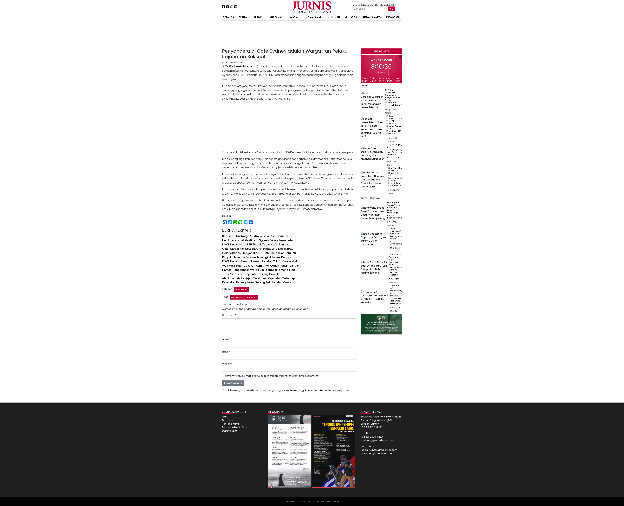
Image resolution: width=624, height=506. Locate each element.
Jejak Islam (313, 17)
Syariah (294, 17)
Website (227, 363)
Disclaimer (228, 420)
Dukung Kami (381, 51)
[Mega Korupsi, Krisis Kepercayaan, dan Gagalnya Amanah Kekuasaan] (373, 153)
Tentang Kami (230, 423)
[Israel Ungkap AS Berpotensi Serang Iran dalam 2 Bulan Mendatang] (374, 239)
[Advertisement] (212, 60)
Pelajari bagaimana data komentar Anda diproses (320, 390)
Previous (350, 411)
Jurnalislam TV (371, 17)
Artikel (258, 17)
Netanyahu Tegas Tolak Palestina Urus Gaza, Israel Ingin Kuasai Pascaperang (394, 210)
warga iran (252, 297)
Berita (243, 17)
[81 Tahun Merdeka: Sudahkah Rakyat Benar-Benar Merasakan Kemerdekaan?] (372, 100)
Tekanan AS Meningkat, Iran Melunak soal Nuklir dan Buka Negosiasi (396, 294)
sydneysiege (237, 297)
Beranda (228, 17)
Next (353, 411)
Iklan (224, 416)
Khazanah (276, 17)
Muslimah (333, 17)
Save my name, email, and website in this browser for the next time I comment (271, 376)
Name (226, 339)
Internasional (241, 289)
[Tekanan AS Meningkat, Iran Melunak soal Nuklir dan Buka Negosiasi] (375, 297)
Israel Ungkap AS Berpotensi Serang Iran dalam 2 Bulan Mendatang (396, 236)
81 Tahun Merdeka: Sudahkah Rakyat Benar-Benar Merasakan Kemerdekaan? (393, 98)
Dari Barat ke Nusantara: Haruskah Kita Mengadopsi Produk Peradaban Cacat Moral (395, 177)
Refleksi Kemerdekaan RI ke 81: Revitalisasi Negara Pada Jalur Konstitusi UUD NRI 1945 (394, 125)
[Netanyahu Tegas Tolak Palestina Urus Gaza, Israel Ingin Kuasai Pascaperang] (373, 213)
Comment (229, 315)
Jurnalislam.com (246, 66)
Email (226, 351)
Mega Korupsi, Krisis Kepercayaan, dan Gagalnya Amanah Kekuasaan (394, 151)
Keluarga (351, 17)
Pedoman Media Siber (235, 427)
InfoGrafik (393, 17)
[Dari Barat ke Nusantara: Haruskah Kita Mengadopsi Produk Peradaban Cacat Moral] (374, 179)
